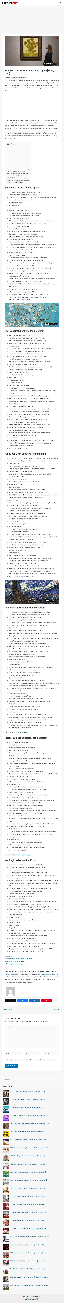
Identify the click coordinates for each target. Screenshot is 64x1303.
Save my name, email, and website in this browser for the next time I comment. (31, 1060)
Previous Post (7, 1009)
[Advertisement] (32, 20)
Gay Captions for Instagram (21, 732)
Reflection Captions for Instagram (17, 961)
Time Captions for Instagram (22, 855)
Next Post (58, 1009)
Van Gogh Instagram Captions (15, 182)
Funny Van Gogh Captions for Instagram (18, 176)
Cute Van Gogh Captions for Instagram (17, 178)
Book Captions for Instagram (15, 964)
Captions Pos (32, 1299)
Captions (7, 974)
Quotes (15, 974)
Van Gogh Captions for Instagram (16, 171)
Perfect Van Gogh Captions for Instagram (18, 180)
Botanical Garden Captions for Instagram (19, 959)
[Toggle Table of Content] (28, 169)
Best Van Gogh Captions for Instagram (17, 173)
